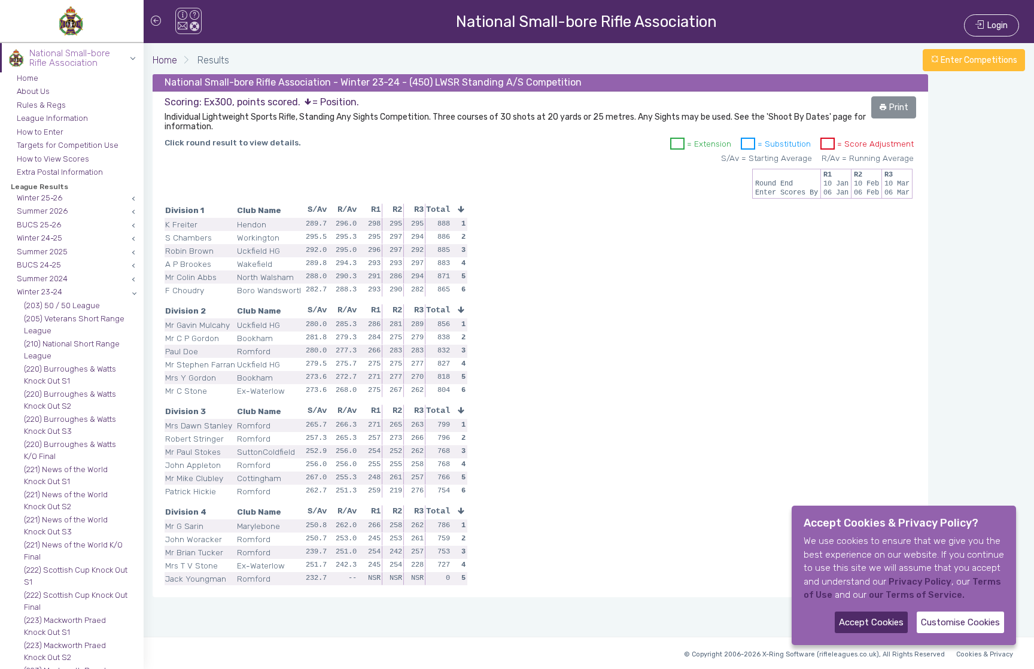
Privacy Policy (920, 581)
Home (27, 78)
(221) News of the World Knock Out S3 (66, 525)
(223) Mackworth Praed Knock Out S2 (65, 651)
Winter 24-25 (39, 237)
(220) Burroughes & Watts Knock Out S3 (70, 425)
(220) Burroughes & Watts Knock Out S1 (70, 374)
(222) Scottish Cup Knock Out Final (75, 601)
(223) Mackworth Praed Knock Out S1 (65, 626)
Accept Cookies (871, 622)
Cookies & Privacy (984, 654)
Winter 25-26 (39, 197)
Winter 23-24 (39, 291)
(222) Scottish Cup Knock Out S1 (75, 575)
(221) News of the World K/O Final (73, 550)
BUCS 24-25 (39, 264)
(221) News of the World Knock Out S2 (66, 500)
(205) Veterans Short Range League (74, 324)
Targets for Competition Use (67, 145)
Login (996, 25)
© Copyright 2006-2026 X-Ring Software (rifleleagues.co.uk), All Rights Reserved (814, 654)
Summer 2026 (42, 210)
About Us (33, 91)
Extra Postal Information (60, 172)
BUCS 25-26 (39, 224)
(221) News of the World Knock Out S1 (66, 475)
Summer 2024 (42, 278)
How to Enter (40, 131)
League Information (52, 118)
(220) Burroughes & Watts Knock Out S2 (70, 400)
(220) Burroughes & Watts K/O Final (70, 450)
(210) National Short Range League (72, 349)
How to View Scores (53, 158)
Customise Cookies (960, 622)
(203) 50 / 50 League (62, 305)
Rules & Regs (41, 105)
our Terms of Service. (917, 594)
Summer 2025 (42, 251)
